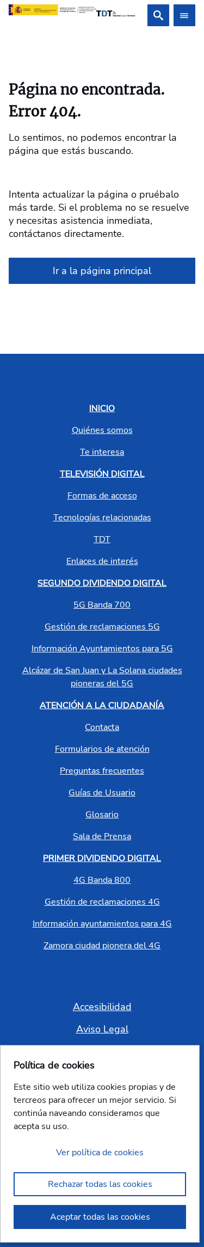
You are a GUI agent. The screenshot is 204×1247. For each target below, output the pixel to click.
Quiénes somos (102, 430)
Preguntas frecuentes (102, 771)
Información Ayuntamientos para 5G (102, 649)
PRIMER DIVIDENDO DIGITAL (102, 858)
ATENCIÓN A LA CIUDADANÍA (102, 705)
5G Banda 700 (102, 605)
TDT (102, 539)
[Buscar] (158, 15)
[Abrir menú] (184, 15)
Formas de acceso (102, 496)
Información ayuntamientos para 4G (102, 924)
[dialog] (100, 1144)
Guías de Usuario (102, 793)
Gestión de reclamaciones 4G (102, 902)
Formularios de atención (102, 749)
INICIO (102, 408)
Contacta (102, 727)
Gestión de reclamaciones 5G (102, 627)
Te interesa (102, 452)
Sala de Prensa (102, 836)
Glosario (102, 815)
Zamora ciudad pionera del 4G (102, 946)
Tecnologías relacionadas (102, 518)
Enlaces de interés (102, 561)
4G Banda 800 (102, 880)
